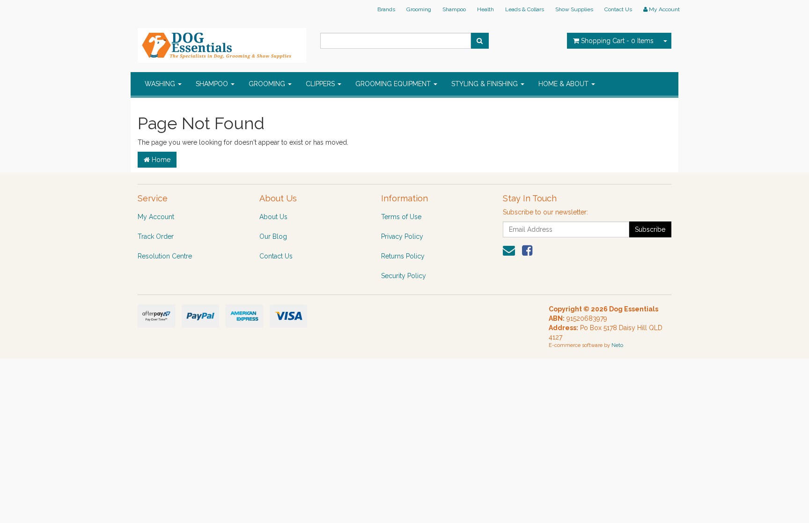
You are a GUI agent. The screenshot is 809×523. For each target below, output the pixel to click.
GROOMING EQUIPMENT (394, 84)
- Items (617, 40)
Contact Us (618, 9)
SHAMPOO (213, 84)
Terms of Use (401, 217)
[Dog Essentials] (222, 42)
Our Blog (273, 236)
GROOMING (268, 84)
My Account (156, 217)
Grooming (418, 9)
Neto (617, 345)
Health (485, 9)
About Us (273, 217)
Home (160, 159)
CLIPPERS (321, 84)
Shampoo (454, 9)
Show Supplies (574, 9)
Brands (386, 9)
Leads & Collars (524, 9)
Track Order (156, 236)
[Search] (480, 41)
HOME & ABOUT (564, 84)
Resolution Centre (165, 256)
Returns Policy (403, 256)
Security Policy (403, 276)
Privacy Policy (402, 236)
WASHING (161, 84)
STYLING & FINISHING (485, 84)
